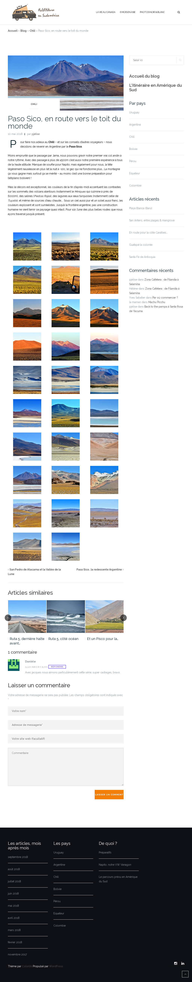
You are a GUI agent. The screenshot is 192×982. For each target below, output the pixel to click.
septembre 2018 (18, 857)
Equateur (134, 173)
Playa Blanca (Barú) (140, 208)
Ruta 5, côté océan (63, 639)
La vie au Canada (105, 12)
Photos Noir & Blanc (152, 12)
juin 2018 (13, 893)
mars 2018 (14, 930)
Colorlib (27, 966)
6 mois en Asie (127, 12)
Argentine (135, 124)
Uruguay (134, 112)
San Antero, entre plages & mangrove (152, 220)
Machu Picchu (156, 302)
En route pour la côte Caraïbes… (148, 232)
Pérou (132, 161)
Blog (23, 30)
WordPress (56, 966)
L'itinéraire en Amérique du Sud (155, 87)
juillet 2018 (14, 881)
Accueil (12, 30)
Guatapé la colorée (140, 244)
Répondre (57, 667)
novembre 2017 (17, 954)
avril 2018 (14, 917)
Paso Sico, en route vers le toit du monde (64, 122)
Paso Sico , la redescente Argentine (99, 569)
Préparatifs (105, 852)
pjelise (36, 133)
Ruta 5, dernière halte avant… (27, 641)
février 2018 (15, 942)
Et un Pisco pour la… (102, 639)
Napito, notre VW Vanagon (115, 864)
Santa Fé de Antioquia (142, 256)
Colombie (135, 185)
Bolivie (133, 148)
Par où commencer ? (165, 297)
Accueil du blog (144, 76)
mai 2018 (13, 905)
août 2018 (14, 869)
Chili (32, 30)
